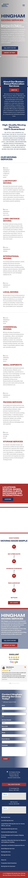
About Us (3, 859)
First (3, 711)
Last (3, 716)
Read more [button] (20, 679)
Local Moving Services (7, 820)
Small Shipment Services (8, 848)
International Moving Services (9, 828)
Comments (5, 745)
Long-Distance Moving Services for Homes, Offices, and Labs (13, 824)
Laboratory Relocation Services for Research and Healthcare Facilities (13, 841)
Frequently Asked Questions (9, 863)
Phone (4, 732)
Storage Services (6, 855)
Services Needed (7, 720)
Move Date (5, 726)
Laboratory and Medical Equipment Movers (13, 845)
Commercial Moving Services (9, 832)
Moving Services (5, 817)
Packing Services (5, 851)
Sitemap (23, 875)
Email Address (6, 739)
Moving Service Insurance (8, 866)
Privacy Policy (16, 875)
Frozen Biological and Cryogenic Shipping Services (12, 836)
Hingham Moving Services (13, 873)
